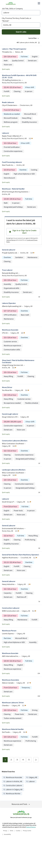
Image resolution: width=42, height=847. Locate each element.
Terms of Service (10, 240)
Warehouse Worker (13, 793)
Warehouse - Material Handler (13, 189)
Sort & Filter (32, 38)
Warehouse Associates (10, 680)
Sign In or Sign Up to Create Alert (24, 231)
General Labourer (8, 250)
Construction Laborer (14, 785)
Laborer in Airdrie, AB (14, 781)
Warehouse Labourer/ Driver (13, 703)
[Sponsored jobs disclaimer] (39, 42)
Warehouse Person (9, 631)
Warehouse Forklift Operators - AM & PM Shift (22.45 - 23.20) (19, 76)
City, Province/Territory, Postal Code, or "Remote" (16, 19)
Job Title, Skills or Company (12, 9)
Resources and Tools (19, 804)
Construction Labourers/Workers (14, 441)
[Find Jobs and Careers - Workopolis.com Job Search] (10, 3)
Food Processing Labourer (12, 162)
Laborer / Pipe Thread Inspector (14, 49)
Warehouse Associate (10, 330)
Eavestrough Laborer (10, 414)
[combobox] (21, 12)
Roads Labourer (8, 102)
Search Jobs (21, 32)
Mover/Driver (7, 387)
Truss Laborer (7, 270)
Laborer (32, 781)
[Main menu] (39, 3)
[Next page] (35, 759)
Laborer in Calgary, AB (14, 789)
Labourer (5, 133)
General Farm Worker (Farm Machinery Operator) (20, 555)
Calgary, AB (33, 777)
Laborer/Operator (9, 303)
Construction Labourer (10, 608)
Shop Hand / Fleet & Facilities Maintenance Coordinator (18, 361)
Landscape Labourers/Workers (13, 470)
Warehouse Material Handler (13, 729)
